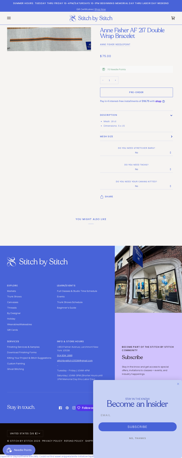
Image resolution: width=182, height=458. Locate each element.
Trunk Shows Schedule (69, 302)
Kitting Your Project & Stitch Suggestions (29, 357)
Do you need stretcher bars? (136, 148)
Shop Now (100, 9)
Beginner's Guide (66, 307)
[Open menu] (12, 18)
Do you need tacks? (136, 164)
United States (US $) (24, 433)
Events (61, 296)
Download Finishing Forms (21, 352)
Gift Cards (12, 329)
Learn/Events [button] (66, 285)
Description (108, 114)
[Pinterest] (67, 407)
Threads (12, 307)
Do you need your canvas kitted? (136, 181)
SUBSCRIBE (138, 427)
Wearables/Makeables (19, 324)
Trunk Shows (14, 296)
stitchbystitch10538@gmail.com (75, 360)
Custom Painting (16, 363)
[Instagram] (74, 407)
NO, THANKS (137, 438)
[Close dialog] (178, 384)
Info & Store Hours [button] (70, 341)
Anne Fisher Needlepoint (115, 44)
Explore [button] (12, 285)
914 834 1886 (64, 355)
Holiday (11, 318)
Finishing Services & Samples (23, 346)
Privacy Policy (52, 440)
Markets (11, 291)
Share (109, 196)
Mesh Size (106, 136)
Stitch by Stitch (21, 440)
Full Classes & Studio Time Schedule (77, 291)
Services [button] (13, 341)
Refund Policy (73, 440)
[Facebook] (60, 407)
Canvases (12, 302)
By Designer (14, 313)
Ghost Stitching (15, 369)
